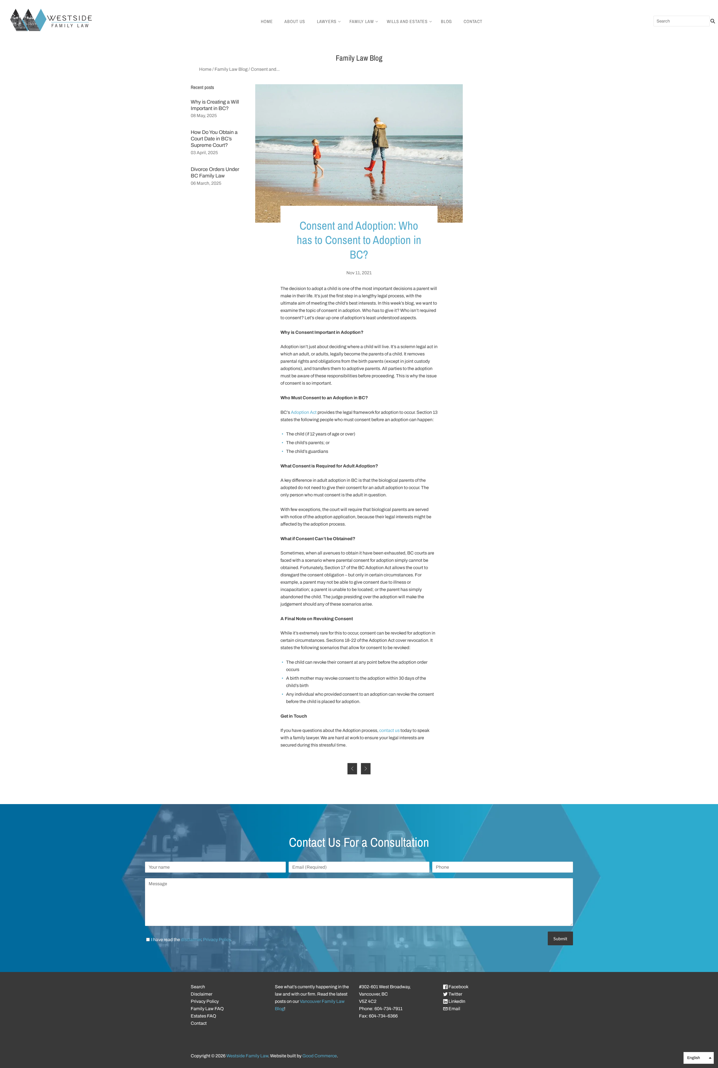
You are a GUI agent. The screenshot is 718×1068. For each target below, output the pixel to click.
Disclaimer (201, 994)
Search (198, 986)
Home (267, 21)
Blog (446, 21)
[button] (699, 1058)
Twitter (455, 994)
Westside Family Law (247, 1055)
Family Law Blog (231, 69)
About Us (294, 21)
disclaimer (191, 939)
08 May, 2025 (204, 115)
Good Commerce (319, 1055)
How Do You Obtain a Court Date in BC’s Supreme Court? (214, 138)
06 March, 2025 (206, 183)
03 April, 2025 (204, 152)
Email (454, 1008)
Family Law (361, 21)
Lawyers (327, 21)
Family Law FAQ (207, 1008)
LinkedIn (456, 1001)
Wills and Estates (407, 21)
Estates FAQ (203, 1016)
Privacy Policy (217, 939)
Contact (473, 21)
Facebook (458, 986)
